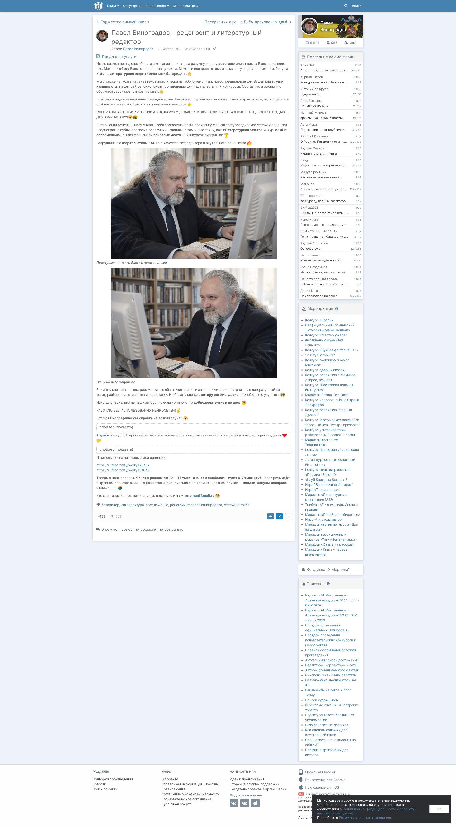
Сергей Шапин (274, 789)
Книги (112, 6)
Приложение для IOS (321, 787)
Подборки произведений (113, 779)
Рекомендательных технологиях (365, 817)
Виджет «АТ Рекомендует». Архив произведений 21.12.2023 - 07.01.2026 (332, 600)
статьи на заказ (236, 505)
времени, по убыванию (161, 529)
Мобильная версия (320, 772)
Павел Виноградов (138, 49)
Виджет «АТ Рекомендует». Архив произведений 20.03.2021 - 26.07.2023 (331, 615)
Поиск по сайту (105, 789)
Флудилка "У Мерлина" (328, 569)
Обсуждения (132, 6)
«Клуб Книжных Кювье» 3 (326, 480)
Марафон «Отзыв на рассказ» (329, 544)
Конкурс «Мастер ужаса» (326, 335)
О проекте (169, 779)
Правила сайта (173, 789)
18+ (301, 794)
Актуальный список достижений (331, 660)
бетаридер (110, 505)
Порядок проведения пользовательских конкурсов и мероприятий (330, 640)
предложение (157, 505)
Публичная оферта (176, 804)
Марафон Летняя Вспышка (327, 395)
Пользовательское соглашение (186, 799)
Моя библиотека (185, 6)
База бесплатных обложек (326, 725)
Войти (356, 6)
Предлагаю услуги (119, 56)
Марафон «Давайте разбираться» (332, 514)
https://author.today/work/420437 (123, 465)
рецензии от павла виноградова (196, 505)
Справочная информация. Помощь (189, 784)
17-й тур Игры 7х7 (320, 355)
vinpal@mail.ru (202, 495)
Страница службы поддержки (254, 784)
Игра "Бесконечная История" (329, 485)
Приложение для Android (325, 780)
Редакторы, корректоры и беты (331, 665)
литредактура (132, 505)
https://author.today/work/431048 (123, 470)
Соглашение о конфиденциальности (190, 794)
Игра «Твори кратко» (322, 489)
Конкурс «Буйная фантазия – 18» (331, 350)
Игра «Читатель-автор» (324, 519)
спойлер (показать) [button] (116, 427)
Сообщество (156, 6)
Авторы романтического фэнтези (332, 670)
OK (439, 809)
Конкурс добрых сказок (324, 370)
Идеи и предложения (247, 779)
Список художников (321, 700)
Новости (99, 784)
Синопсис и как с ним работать (330, 675)
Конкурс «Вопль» (319, 320)
